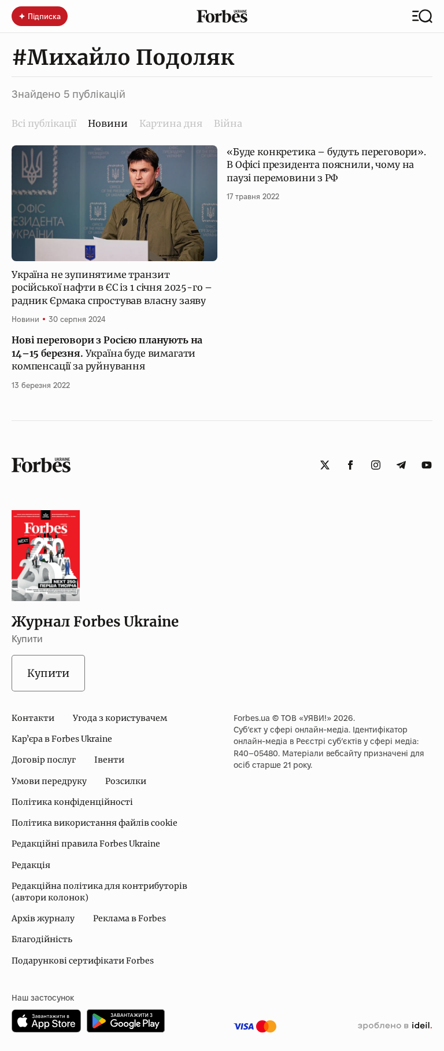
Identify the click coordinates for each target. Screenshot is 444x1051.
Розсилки (125, 781)
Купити (48, 673)
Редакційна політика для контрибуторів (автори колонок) (99, 892)
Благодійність (42, 939)
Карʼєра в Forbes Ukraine (62, 739)
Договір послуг (44, 760)
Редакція (31, 865)
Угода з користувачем (120, 718)
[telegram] (401, 465)
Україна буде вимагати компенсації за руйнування (107, 353)
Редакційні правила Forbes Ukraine (86, 843)
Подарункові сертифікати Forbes (83, 960)
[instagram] (375, 465)
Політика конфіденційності (72, 802)
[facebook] (350, 465)
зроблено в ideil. (394, 1026)
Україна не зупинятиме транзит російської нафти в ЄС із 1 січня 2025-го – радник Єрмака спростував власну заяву (112, 287)
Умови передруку (49, 781)
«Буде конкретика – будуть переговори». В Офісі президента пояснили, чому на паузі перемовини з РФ (326, 165)
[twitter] (325, 465)
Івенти (109, 760)
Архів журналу (43, 918)
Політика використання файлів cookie (94, 823)
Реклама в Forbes (129, 918)
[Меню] (422, 16)
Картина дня (170, 123)
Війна (228, 123)
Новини (25, 319)
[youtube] (426, 465)
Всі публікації (44, 123)
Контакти (33, 718)
